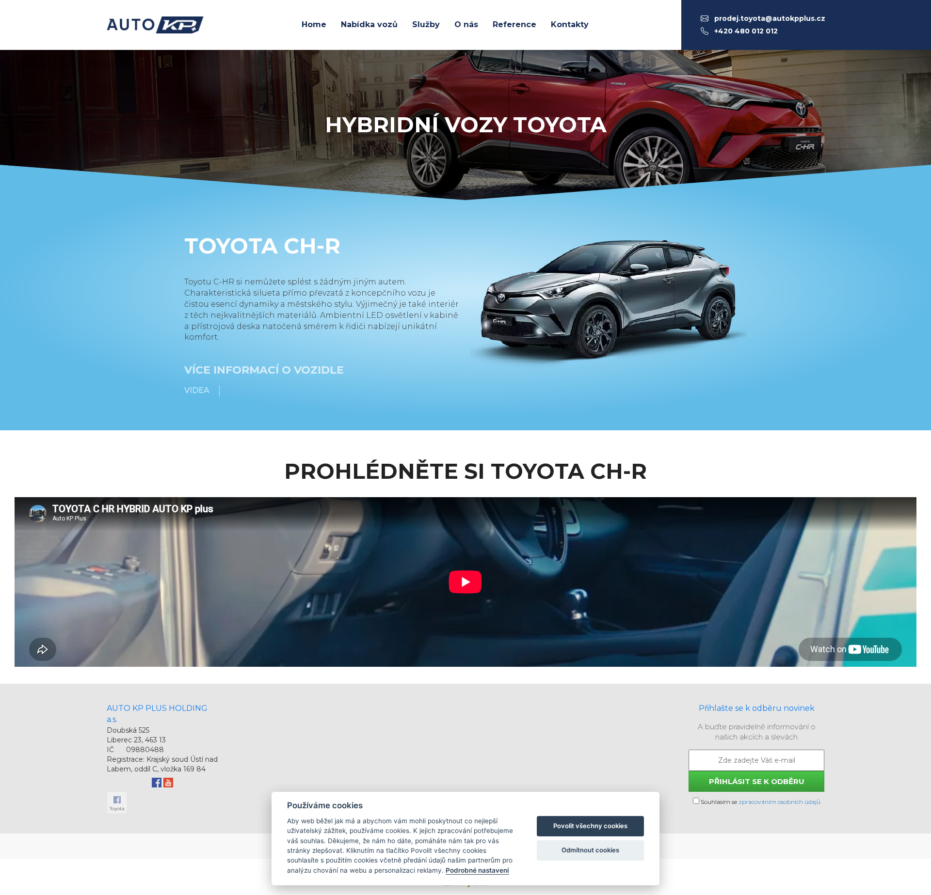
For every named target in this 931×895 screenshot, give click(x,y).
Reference (514, 24)
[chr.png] (608, 300)
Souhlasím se (759, 801)
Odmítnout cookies (590, 850)
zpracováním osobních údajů (779, 801)
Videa (196, 390)
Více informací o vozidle (264, 370)
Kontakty (570, 24)
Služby (426, 24)
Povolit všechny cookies (590, 826)
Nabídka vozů (369, 24)
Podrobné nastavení (477, 870)
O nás (466, 24)
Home (314, 24)
